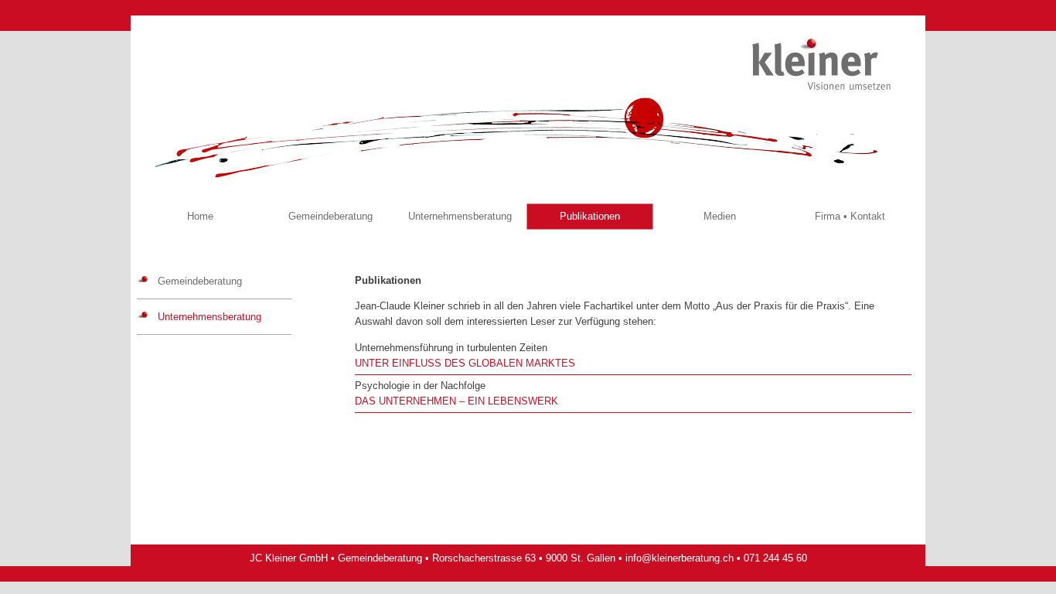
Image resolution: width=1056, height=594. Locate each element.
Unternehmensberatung (460, 216)
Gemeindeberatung (330, 216)
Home (200, 216)
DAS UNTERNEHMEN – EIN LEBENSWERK (456, 401)
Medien (719, 216)
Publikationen (590, 216)
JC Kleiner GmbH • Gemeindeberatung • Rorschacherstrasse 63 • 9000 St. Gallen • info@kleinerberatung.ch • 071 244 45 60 (528, 558)
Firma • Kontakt (850, 216)
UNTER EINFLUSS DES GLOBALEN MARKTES (465, 363)
